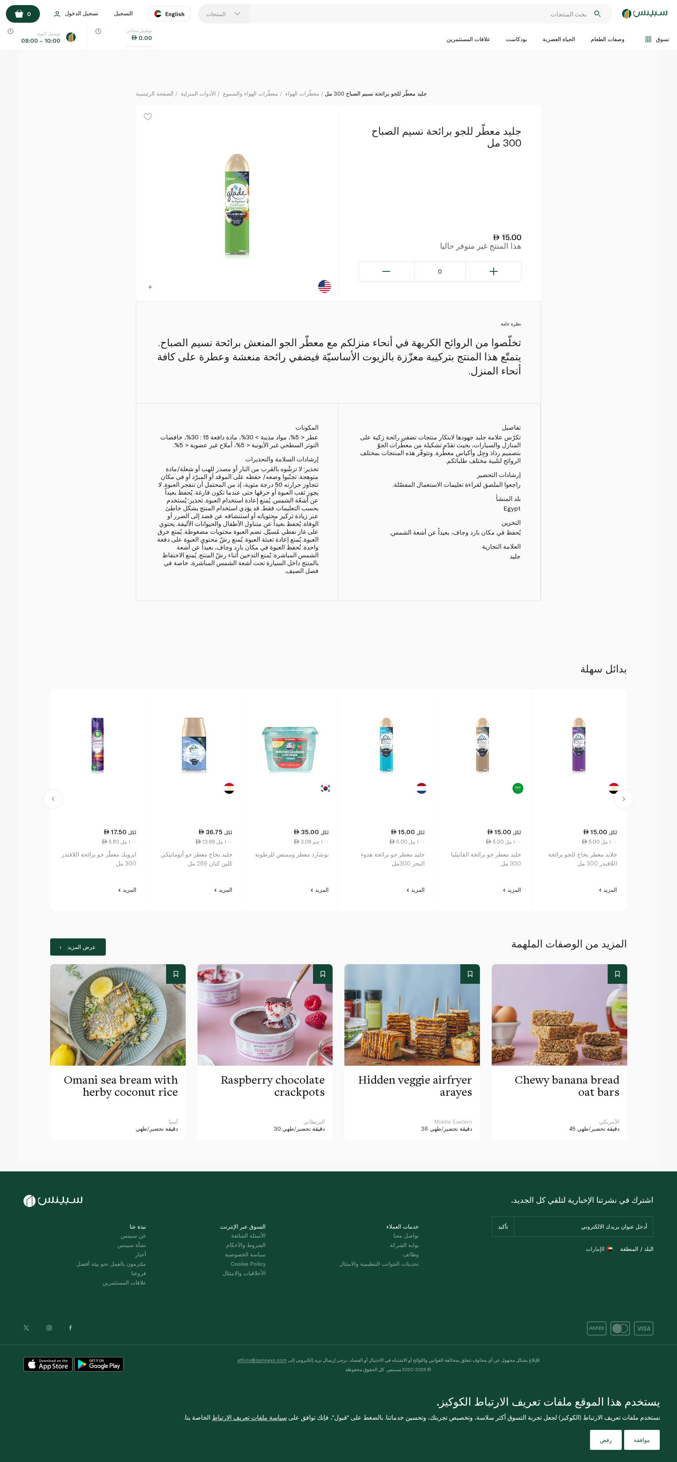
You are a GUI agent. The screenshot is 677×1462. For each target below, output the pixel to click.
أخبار (140, 1254)
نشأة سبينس (132, 1245)
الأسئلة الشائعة (248, 1235)
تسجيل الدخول (81, 13)
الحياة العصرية (559, 39)
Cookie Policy (248, 1263)
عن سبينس (133, 1235)
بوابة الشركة (404, 1245)
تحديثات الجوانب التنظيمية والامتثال (379, 1263)
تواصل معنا (406, 1235)
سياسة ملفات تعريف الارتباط (249, 1417)
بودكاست (516, 39)
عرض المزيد (81, 946)
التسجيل (123, 13)
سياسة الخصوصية (245, 1254)
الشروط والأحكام (246, 1245)
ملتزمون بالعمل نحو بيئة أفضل (111, 1263)
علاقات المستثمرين (468, 39)
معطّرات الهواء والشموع (250, 93)
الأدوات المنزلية (198, 93)
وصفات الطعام (608, 39)
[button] (53, 800)
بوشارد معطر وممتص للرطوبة (292, 854)
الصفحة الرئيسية (155, 93)
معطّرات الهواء (302, 93)
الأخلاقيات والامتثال (244, 1273)
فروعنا (138, 1273)
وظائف (411, 1254)
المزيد (609, 889)
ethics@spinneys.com (262, 1360)
